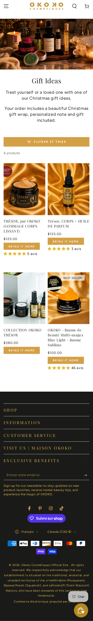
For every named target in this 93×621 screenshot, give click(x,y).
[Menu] (6, 6)
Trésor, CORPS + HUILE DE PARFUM (68, 223)
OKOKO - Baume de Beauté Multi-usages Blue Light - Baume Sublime (65, 337)
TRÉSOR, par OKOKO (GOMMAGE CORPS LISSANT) (22, 226)
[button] (74, 6)
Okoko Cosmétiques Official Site (45, 565)
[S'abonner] (86, 475)
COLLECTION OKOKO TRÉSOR (22, 332)
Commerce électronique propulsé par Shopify (46, 601)
